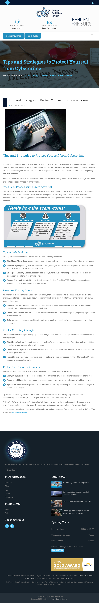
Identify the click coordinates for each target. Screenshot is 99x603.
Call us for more (17, 25)
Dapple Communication (59, 599)
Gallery (8, 513)
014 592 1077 (17, 28)
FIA (6, 490)
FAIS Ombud (69, 578)
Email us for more (49, 25)
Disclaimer (9, 497)
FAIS (7, 486)
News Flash (15, 75)
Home (5, 75)
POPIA (7, 494)
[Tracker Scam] (35, 130)
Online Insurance (13, 36)
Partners (8, 483)
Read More (11, 470)
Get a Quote (32, 36)
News (7, 509)
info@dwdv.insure (49, 28)
